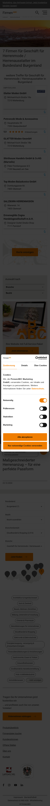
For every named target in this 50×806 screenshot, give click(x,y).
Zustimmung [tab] (9, 365)
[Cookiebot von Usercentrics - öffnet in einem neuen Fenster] (35, 358)
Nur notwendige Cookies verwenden (25, 445)
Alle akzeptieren (25, 437)
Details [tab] (24, 365)
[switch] (43, 408)
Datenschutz (38, 388)
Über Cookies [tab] (40, 365)
